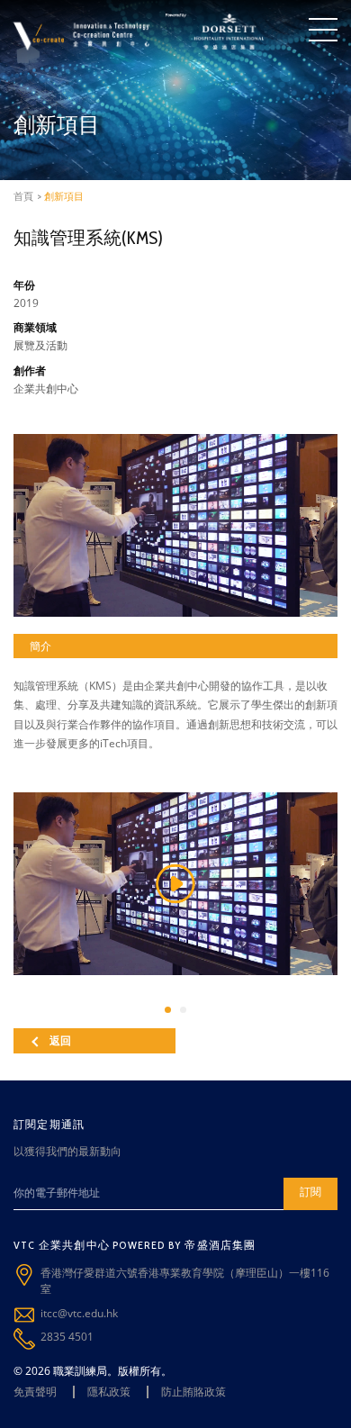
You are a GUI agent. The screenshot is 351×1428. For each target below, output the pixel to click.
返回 (60, 1040)
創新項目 (64, 196)
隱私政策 (108, 1391)
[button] (168, 1010)
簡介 (40, 646)
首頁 (23, 196)
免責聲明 (35, 1391)
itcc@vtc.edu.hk (79, 1313)
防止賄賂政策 (193, 1391)
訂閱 (310, 1191)
